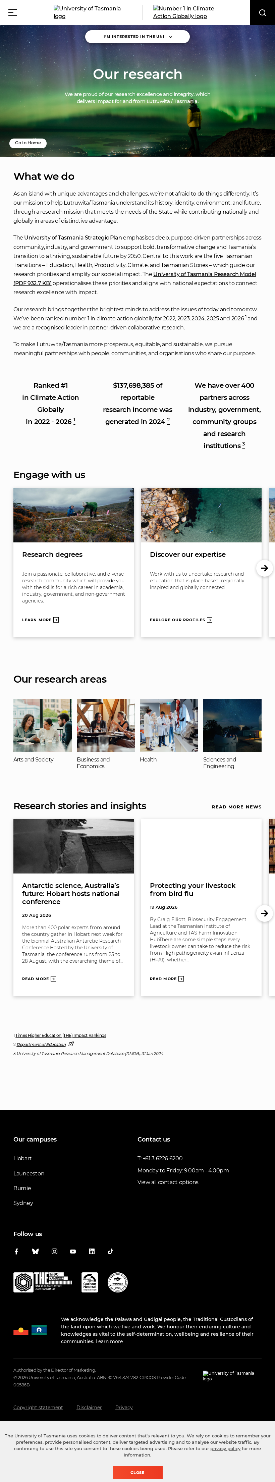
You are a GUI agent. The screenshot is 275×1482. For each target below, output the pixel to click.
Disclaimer (89, 1408)
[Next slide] (264, 568)
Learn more (109, 1341)
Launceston (28, 1173)
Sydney (23, 1203)
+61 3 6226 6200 (162, 1158)
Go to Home (28, 142)
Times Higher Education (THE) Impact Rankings (60, 1035)
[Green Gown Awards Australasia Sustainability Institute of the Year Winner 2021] (118, 1283)
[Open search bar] (262, 12)
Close (137, 1472)
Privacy (124, 1408)
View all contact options (168, 1182)
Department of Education (40, 1044)
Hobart (22, 1158)
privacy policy (225, 1448)
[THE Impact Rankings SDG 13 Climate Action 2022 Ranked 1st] (42, 1283)
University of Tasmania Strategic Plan (73, 237)
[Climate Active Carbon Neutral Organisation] (89, 1283)
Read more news (237, 806)
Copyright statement (38, 1408)
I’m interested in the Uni (134, 36)
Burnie (22, 1188)
